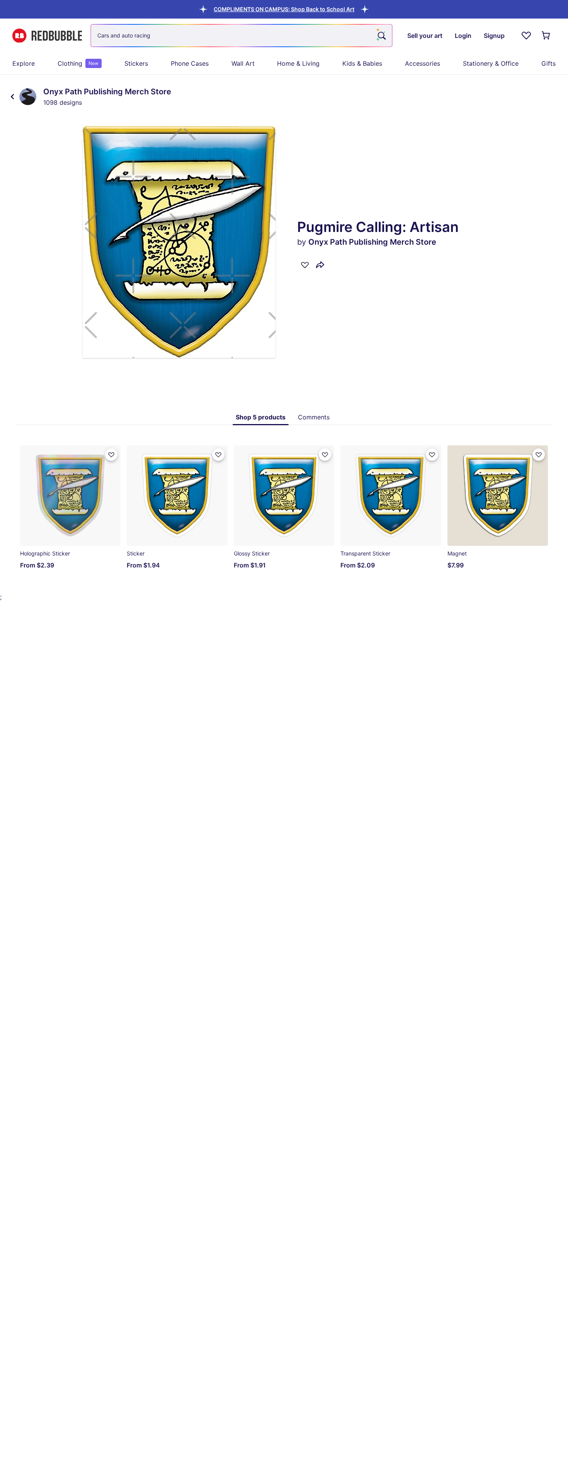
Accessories (422, 63)
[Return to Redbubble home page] (47, 36)
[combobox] (241, 35)
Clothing (78, 63)
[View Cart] (546, 35)
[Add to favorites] (305, 265)
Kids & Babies (362, 63)
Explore (23, 63)
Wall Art (243, 63)
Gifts (548, 63)
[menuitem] (23, 63)
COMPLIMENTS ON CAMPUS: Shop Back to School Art (284, 9)
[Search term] (381, 35)
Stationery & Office (491, 63)
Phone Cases (190, 63)
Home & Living (298, 63)
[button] (284, 9)
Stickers (136, 63)
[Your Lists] (526, 35)
